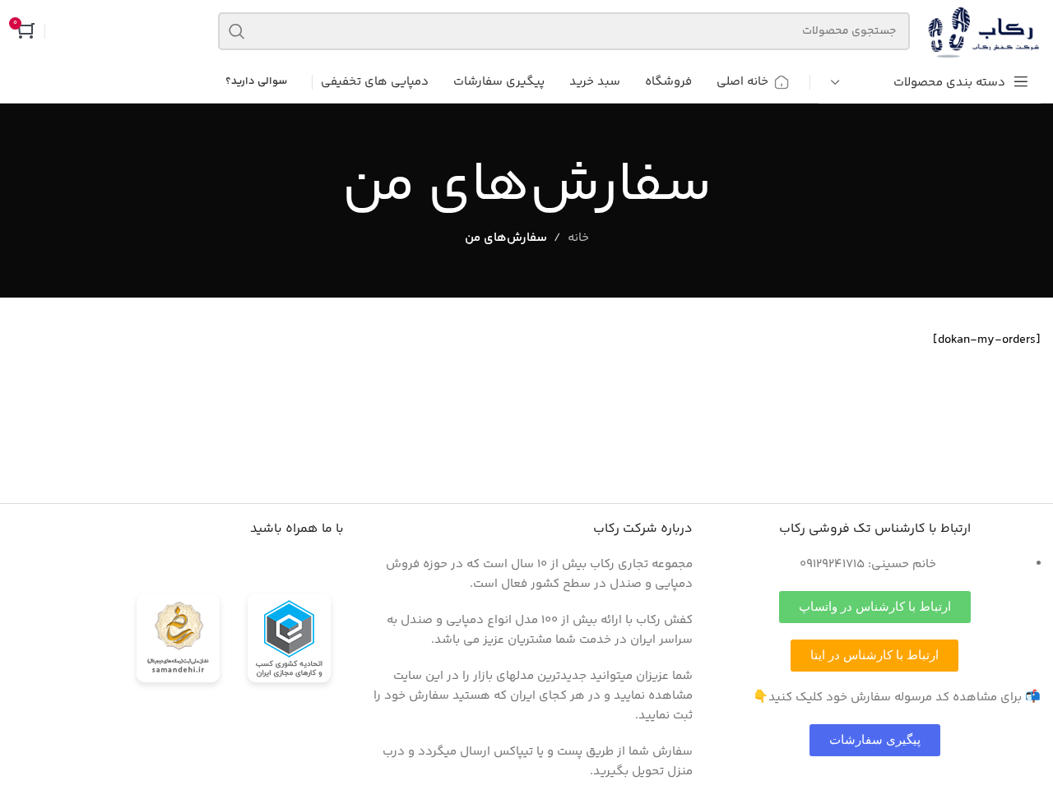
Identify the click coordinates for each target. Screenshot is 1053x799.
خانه (578, 238)
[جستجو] (237, 31)
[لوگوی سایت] (983, 30)
